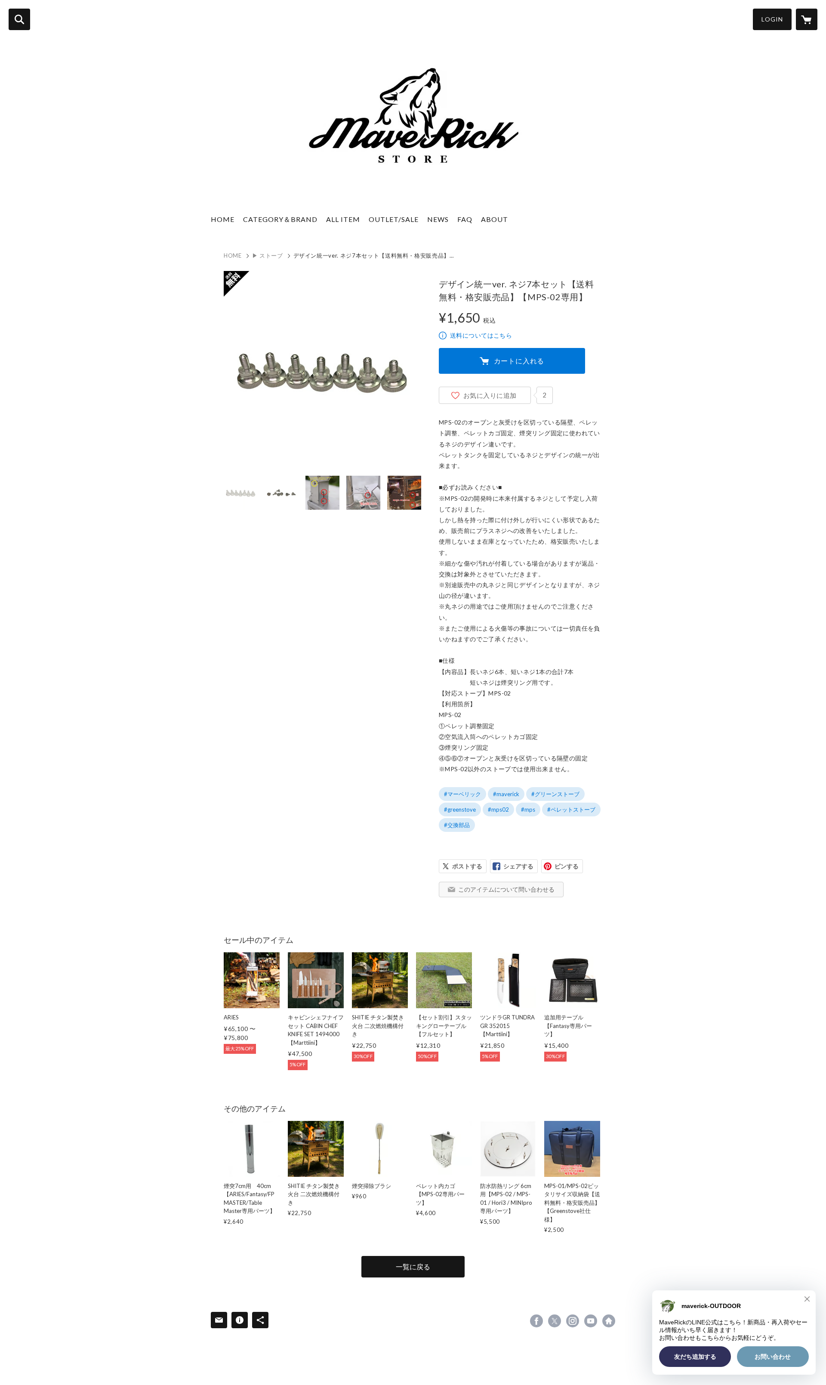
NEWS (438, 219)
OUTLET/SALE (394, 219)
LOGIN (772, 19)
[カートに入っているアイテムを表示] (806, 19)
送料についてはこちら (481, 335)
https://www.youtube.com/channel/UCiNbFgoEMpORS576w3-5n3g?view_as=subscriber (590, 1320)
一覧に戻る (413, 1266)
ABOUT (494, 219)
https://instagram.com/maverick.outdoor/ (572, 1320)
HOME (222, 219)
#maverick (506, 794)
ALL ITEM (343, 219)
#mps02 (498, 809)
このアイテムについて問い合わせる (506, 889)
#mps (528, 809)
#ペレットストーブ (571, 809)
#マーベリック (462, 794)
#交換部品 (457, 825)
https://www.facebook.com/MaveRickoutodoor (536, 1320)
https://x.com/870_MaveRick (554, 1320)
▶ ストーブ (267, 255)
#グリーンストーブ (555, 794)
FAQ (464, 219)
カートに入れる (519, 361)
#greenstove (460, 809)
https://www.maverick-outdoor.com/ (608, 1320)
